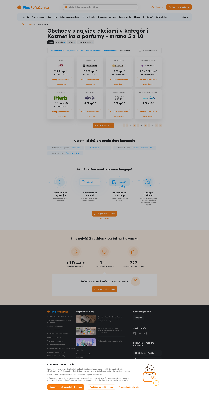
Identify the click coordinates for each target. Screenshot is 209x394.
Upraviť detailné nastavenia (129, 387)
